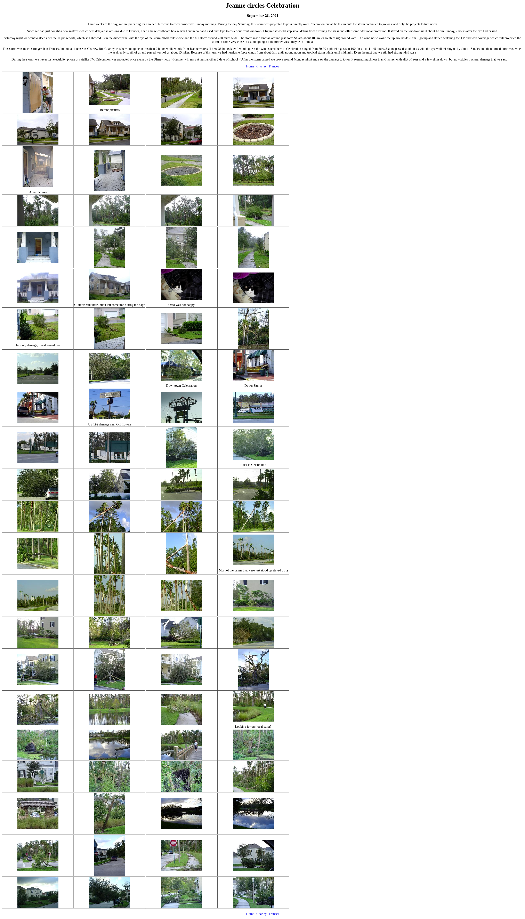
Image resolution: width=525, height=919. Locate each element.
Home (250, 66)
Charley (261, 66)
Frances (274, 66)
